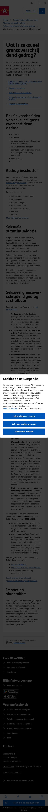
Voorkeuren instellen (24, 431)
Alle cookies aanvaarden (24, 416)
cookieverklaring (10, 409)
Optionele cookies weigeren (24, 424)
